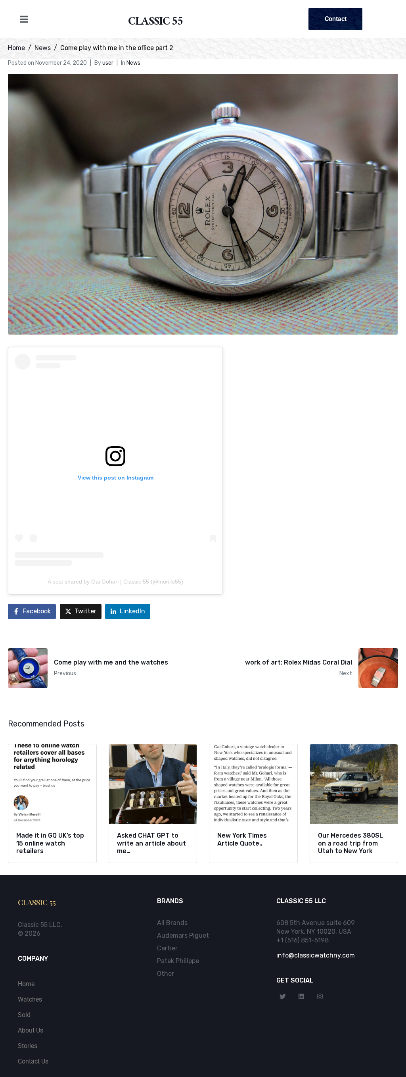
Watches (30, 999)
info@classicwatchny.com (315, 955)
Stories (27, 1046)
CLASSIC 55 (155, 23)
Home (26, 984)
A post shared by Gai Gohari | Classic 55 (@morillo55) (115, 581)
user (107, 63)
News (133, 63)
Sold (24, 1015)
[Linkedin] (301, 996)
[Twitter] (282, 996)
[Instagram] (320, 996)
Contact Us (33, 1061)
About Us (30, 1030)
